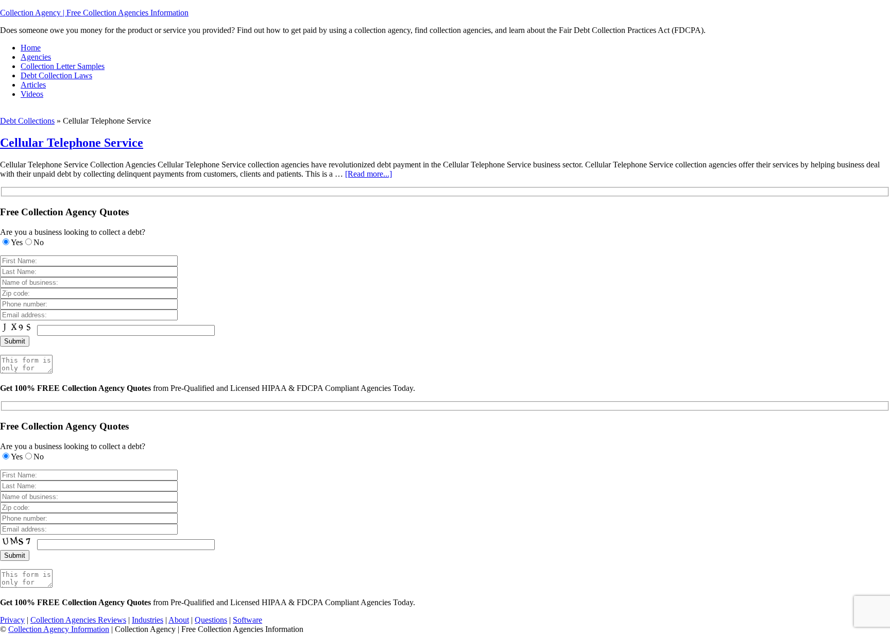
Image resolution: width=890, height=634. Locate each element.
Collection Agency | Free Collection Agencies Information (94, 12)
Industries (147, 619)
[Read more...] (368, 173)
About (178, 619)
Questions (211, 619)
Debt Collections (27, 120)
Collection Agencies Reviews (78, 619)
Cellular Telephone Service (71, 142)
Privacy (12, 619)
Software (247, 619)
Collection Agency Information (58, 629)
